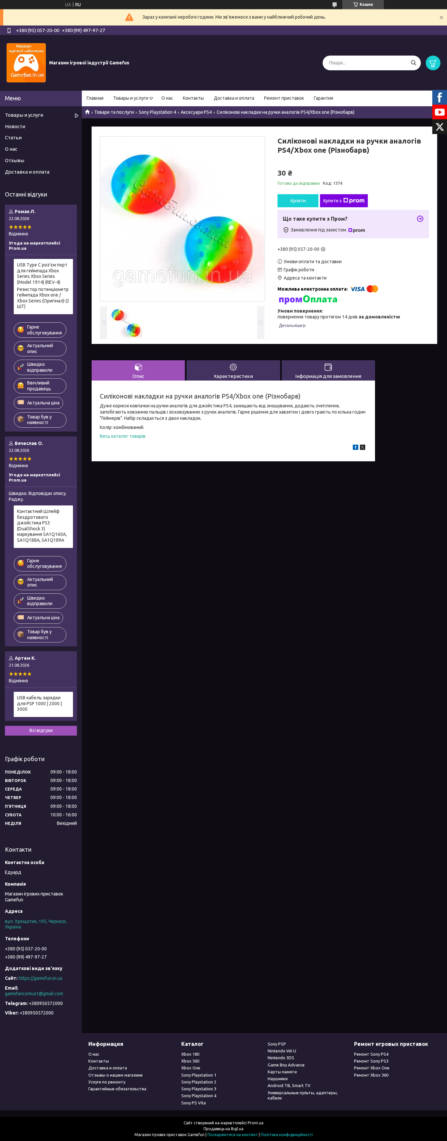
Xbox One (190, 1067)
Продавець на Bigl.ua (223, 1129)
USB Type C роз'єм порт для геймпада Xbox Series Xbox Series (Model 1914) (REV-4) (42, 273)
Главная (95, 98)
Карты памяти (282, 1071)
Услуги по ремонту (106, 1082)
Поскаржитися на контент (232, 1134)
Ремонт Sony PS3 (371, 1061)
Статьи (13, 137)
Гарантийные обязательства (117, 1088)
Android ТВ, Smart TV (289, 1085)
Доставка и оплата (234, 98)
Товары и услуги (130, 98)
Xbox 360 (190, 1061)
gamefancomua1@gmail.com (34, 993)
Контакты (193, 98)
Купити (298, 200)
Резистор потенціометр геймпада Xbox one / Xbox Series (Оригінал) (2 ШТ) (43, 298)
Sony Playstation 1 (198, 1075)
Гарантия (323, 98)
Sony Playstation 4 (157, 112)
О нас (167, 98)
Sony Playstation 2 (198, 1082)
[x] (362, 448)
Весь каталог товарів (123, 436)
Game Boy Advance (286, 1065)
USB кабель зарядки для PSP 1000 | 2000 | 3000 (39, 703)
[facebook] (355, 448)
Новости (15, 126)
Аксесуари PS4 (196, 112)
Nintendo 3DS (281, 1057)
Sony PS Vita (193, 1102)
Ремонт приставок (284, 98)
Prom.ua (255, 1123)
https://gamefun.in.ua (40, 978)
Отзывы (14, 160)
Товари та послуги (114, 112)
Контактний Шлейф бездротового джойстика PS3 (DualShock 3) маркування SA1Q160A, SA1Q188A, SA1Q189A (42, 526)
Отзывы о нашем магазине (115, 1075)
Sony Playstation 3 (198, 1088)
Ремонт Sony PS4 (371, 1054)
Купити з (332, 200)
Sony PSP (277, 1044)
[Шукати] (413, 63)
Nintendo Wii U (282, 1050)
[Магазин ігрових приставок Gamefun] (26, 62)
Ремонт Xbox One (371, 1067)
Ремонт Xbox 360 (371, 1075)
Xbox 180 (190, 1054)
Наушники (278, 1078)
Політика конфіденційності (287, 1134)
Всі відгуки (41, 730)
